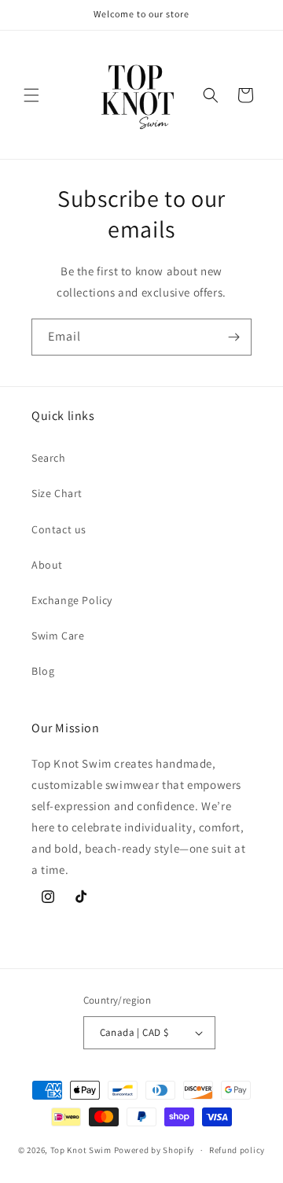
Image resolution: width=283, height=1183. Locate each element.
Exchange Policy (71, 600)
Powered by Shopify (154, 1149)
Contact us (58, 529)
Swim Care (57, 635)
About (47, 565)
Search (48, 458)
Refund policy (237, 1149)
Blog (42, 671)
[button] (31, 95)
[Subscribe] (233, 337)
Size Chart (57, 493)
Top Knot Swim (81, 1149)
